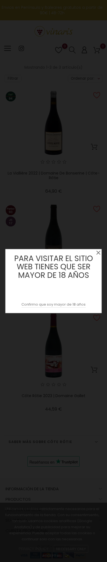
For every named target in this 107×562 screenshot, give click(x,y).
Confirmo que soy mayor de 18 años (53, 304)
